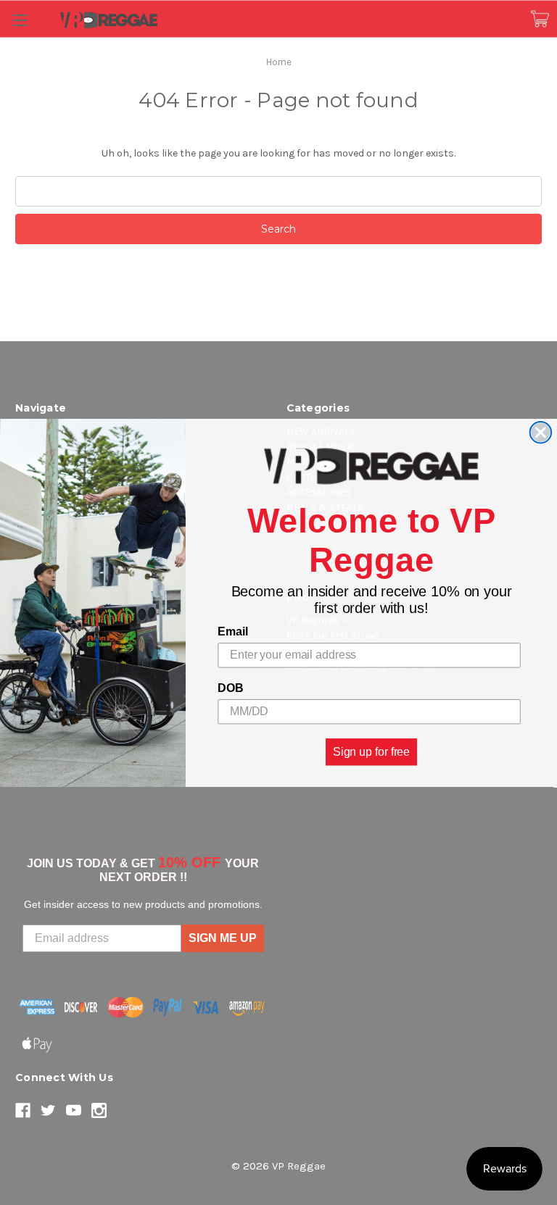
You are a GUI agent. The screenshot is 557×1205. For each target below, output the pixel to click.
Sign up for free (371, 751)
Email (232, 631)
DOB (230, 688)
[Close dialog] (541, 432)
